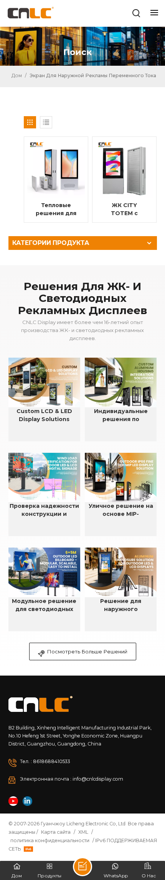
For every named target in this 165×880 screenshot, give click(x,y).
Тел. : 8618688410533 (45, 761)
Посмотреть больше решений (87, 651)
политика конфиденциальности (49, 840)
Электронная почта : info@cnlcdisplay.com (71, 779)
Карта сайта (56, 832)
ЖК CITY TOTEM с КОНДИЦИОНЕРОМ (126, 209)
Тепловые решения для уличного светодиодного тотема (56, 209)
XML (83, 832)
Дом (16, 75)
